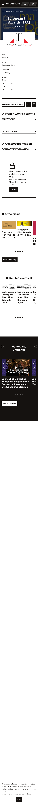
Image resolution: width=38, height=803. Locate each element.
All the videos (9, 403)
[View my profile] (33, 4)
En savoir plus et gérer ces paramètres (16, 794)
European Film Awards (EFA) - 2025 (8, 235)
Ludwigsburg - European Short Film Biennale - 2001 (24, 297)
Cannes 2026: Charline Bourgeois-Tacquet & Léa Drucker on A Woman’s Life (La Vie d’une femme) (15, 383)
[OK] (19, 799)
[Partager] (28, 104)
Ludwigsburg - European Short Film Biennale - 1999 (9, 297)
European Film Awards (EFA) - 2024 (24, 232)
